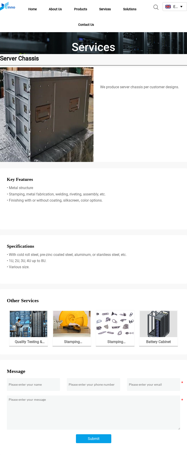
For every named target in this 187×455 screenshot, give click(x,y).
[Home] (7, 6)
